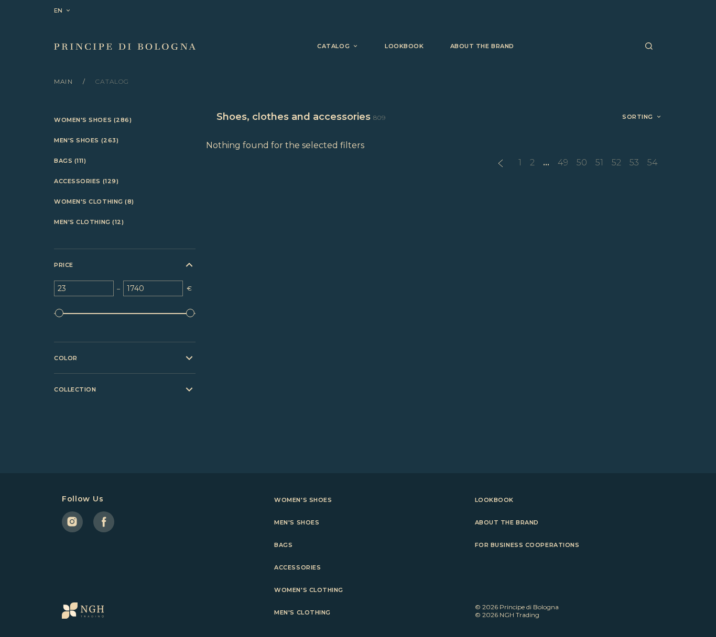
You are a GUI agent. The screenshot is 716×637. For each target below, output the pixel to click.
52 (616, 162)
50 (582, 162)
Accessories (297, 567)
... (546, 162)
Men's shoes (296, 522)
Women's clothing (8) (94, 201)
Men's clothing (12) (89, 222)
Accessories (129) (86, 181)
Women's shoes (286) (93, 120)
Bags (283, 545)
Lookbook (404, 46)
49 (563, 162)
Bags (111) (70, 161)
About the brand (482, 46)
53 (634, 162)
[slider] (59, 313)
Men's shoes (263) (86, 140)
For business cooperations (527, 545)
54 (652, 162)
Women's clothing (308, 590)
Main (64, 81)
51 (599, 162)
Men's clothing (302, 612)
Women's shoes (303, 500)
